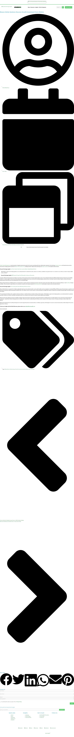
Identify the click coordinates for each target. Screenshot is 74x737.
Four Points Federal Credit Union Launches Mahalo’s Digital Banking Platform (23, 269)
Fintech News (13, 244)
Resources (33, 7)
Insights (36, 7)
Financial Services (5, 244)
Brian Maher (68, 282)
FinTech (10, 244)
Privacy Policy (19, 701)
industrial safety (25, 369)
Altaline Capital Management (5, 265)
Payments (22, 244)
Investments (18, 244)
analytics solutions (45, 266)
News (29, 7)
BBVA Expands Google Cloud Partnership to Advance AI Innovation (23, 275)
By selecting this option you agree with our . (11, 701)
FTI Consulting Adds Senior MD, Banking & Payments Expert (20, 286)
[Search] (63, 7)
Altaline (5, 369)
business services (58, 265)
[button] (6, 679)
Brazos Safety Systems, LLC (19, 266)
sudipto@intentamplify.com (30, 306)
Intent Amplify (47, 733)
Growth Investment (18, 369)
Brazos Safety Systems (11, 369)
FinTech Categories (42, 7)
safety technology (31, 369)
